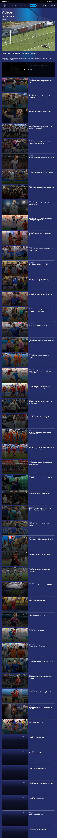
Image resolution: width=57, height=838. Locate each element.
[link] (14, 5)
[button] (33, 5)
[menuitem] (15, 5)
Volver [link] (4, 19)
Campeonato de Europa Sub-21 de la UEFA (5, 5)
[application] (28, 36)
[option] (28, 69)
